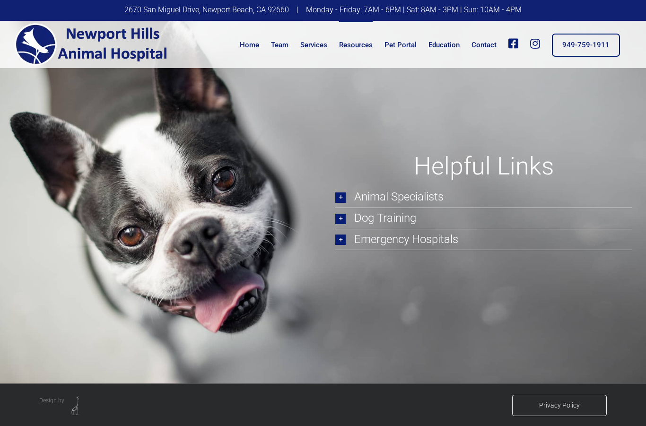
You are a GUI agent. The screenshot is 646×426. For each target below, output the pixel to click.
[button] (483, 197)
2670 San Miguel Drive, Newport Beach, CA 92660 (206, 9)
